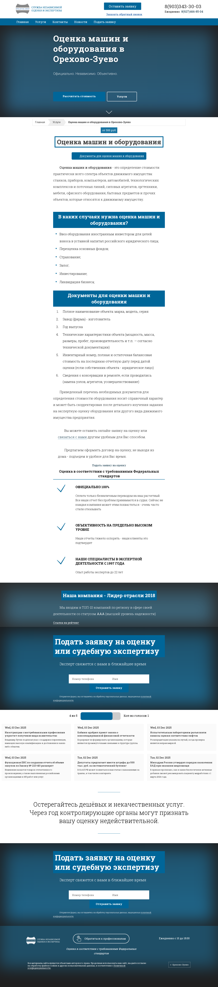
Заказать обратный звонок (124, 14)
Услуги (40, 22)
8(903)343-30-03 (183, 6)
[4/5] (109, 716)
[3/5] (101, 716)
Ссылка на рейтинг (66, 622)
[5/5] (116, 716)
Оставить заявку (123, 6)
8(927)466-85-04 (192, 11)
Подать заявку (105, 22)
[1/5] (85, 716)
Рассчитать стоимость (79, 96)
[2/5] (93, 716)
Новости (80, 22)
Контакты (60, 22)
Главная (22, 22)
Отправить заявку (109, 687)
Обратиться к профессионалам (105, 938)
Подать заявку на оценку (109, 465)
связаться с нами (72, 437)
